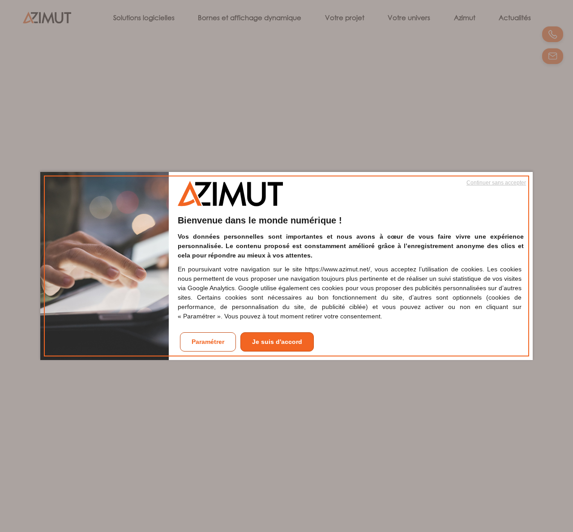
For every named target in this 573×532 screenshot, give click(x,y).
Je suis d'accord (277, 341)
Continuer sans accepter (496, 183)
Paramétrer (208, 341)
